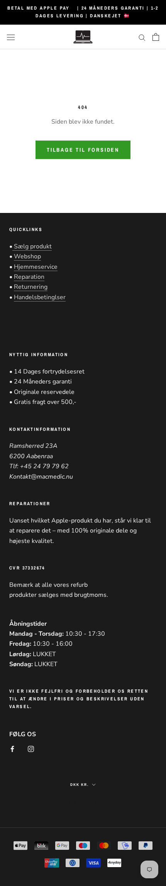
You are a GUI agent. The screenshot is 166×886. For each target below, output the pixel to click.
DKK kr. (79, 784)
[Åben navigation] (11, 37)
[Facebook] (12, 749)
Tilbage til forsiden (83, 149)
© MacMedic (83, 802)
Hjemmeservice (36, 267)
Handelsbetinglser (40, 297)
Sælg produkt (32, 246)
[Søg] (142, 36)
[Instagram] (31, 749)
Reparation (29, 277)
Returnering (30, 287)
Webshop (27, 256)
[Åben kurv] (155, 37)
